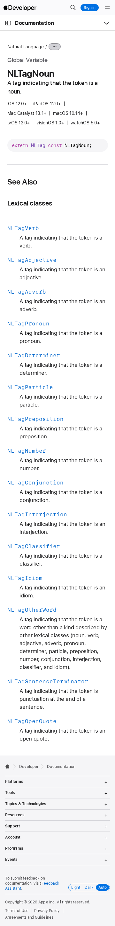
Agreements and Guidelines (29, 917)
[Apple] (9, 766)
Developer (29, 766)
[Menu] (107, 7)
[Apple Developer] (20, 7)
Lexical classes (29, 203)
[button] (72, 7)
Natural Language (25, 46)
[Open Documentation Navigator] (8, 23)
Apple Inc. (47, 902)
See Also (22, 182)
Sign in (90, 7)
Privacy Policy (47, 911)
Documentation (34, 23)
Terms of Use (16, 911)
